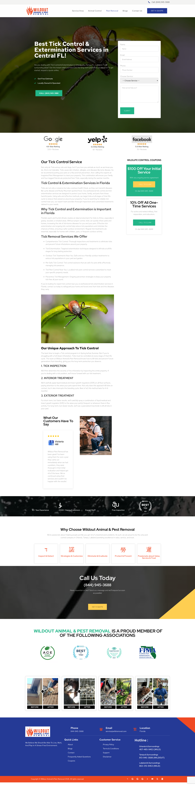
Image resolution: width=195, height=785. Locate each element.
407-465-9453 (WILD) (150, 749)
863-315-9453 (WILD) (149, 766)
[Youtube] (152, 779)
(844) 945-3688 (97, 584)
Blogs (125, 11)
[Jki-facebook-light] (127, 779)
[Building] (162, 779)
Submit (127, 111)
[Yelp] (157, 779)
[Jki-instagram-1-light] (147, 779)
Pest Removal (112, 11)
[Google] (132, 779)
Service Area (78, 11)
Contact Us (137, 11)
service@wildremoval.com (116, 731)
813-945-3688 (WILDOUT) (152, 757)
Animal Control (95, 11)
